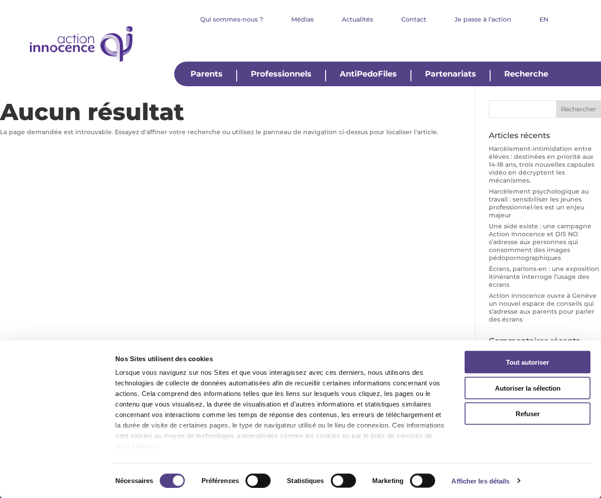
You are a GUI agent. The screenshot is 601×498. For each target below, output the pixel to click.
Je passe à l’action (482, 19)
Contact (413, 19)
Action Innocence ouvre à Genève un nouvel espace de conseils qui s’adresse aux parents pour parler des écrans (543, 307)
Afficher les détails (480, 480)
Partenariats (450, 74)
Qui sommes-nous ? (231, 19)
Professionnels (281, 74)
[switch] (258, 480)
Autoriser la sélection (528, 388)
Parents (207, 74)
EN (543, 19)
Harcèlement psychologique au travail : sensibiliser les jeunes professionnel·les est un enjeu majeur (539, 203)
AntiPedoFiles (368, 74)
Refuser (528, 413)
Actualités (357, 19)
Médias (302, 19)
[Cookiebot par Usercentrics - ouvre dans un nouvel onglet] (56, 480)
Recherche (526, 74)
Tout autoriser (527, 362)
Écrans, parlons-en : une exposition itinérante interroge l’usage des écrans (544, 277)
